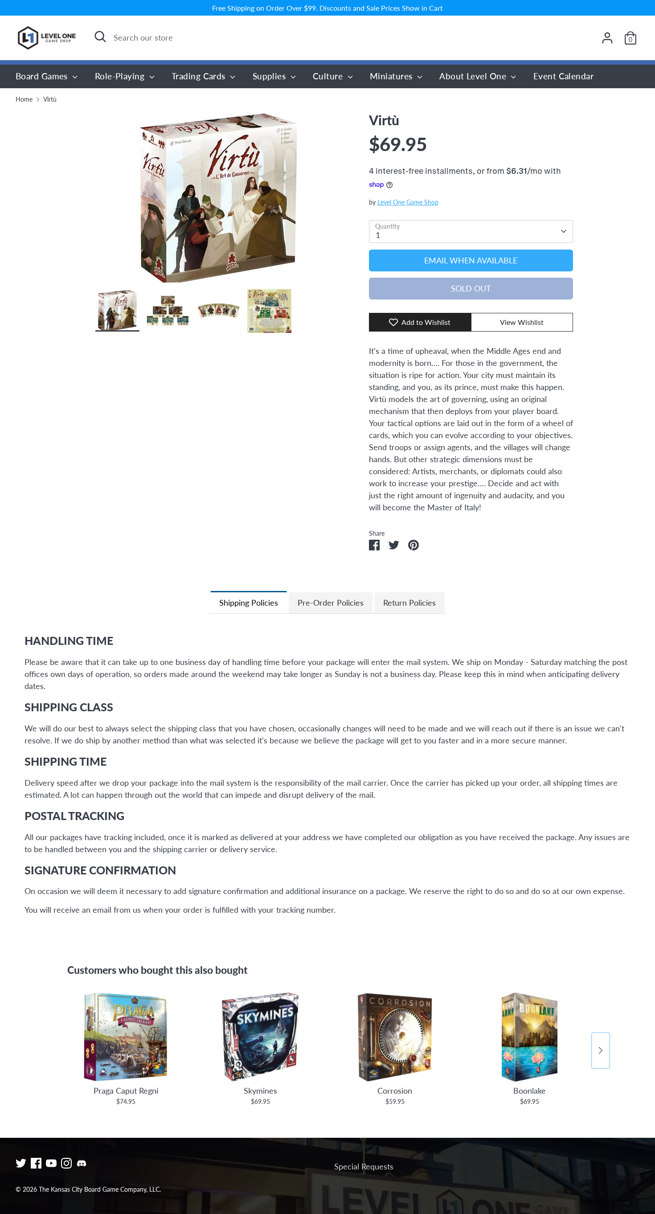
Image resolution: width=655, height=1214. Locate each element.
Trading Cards (200, 76)
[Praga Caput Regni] (126, 1037)
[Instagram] (66, 1163)
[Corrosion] (395, 1037)
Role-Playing (121, 76)
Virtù (50, 99)
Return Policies (409, 602)
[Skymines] (260, 1037)
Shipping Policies (248, 602)
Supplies (270, 76)
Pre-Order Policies (331, 602)
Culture (329, 76)
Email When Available (470, 260)
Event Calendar (563, 76)
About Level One (473, 76)
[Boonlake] (529, 1037)
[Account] (607, 38)
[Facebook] (36, 1163)
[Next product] (601, 1050)
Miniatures (392, 76)
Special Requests (363, 1166)
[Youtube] (51, 1163)
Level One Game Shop (407, 202)
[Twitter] (21, 1163)
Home (24, 99)
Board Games (43, 76)
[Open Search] (100, 36)
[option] (218, 200)
